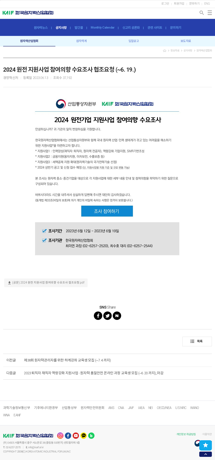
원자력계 (81, 41)
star (205, 445)
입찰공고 (133, 41)
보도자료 (186, 41)
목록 (196, 341)
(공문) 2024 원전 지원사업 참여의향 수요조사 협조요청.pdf (45, 283)
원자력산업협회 (29, 41)
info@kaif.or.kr (36, 447)
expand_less (205, 454)
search (202, 13)
